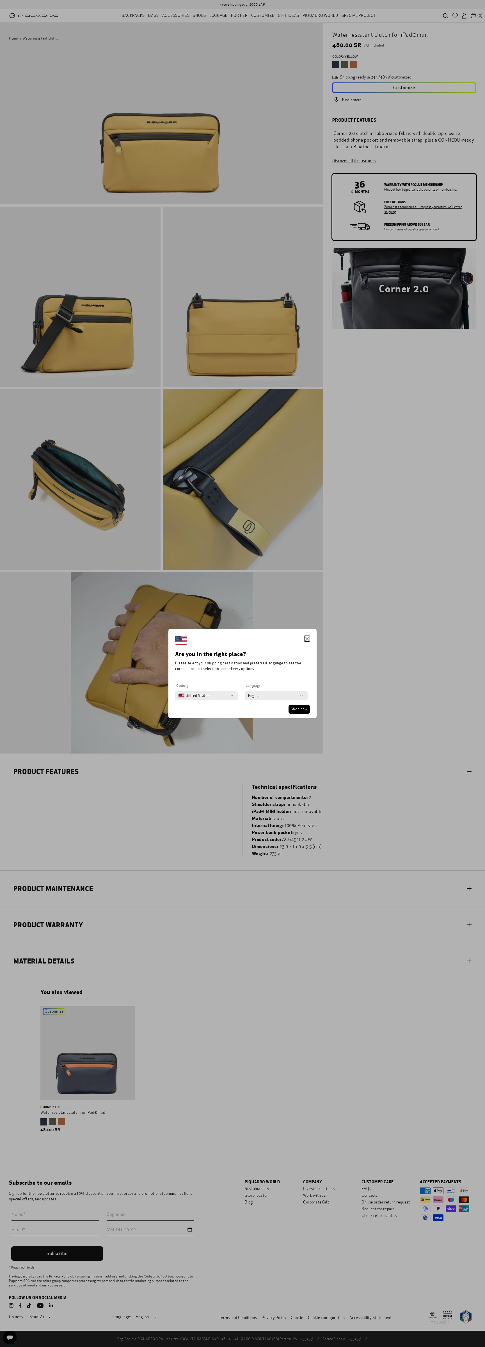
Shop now (299, 709)
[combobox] (194, 696)
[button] (307, 638)
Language (253, 686)
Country (182, 686)
